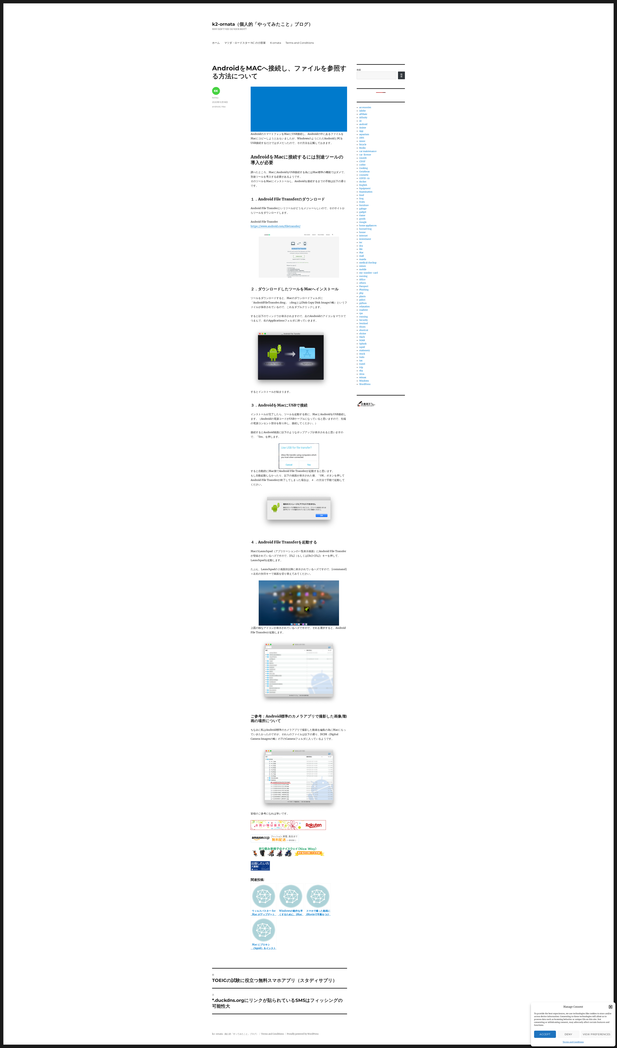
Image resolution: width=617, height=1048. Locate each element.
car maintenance (367, 151)
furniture (364, 205)
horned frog (365, 229)
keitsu (215, 97)
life (360, 249)
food (361, 195)
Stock (362, 353)
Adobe (362, 110)
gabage (363, 208)
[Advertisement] (299, 109)
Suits (361, 357)
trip (361, 367)
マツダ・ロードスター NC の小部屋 (245, 42)
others (362, 283)
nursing (363, 276)
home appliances (368, 225)
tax (360, 360)
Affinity (363, 117)
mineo (362, 266)
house (362, 232)
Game (362, 215)
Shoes (362, 326)
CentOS (363, 158)
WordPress (365, 384)
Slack (362, 337)
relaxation (364, 306)
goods (362, 218)
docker (362, 181)
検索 (359, 69)
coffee (362, 164)
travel (362, 364)
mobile (362, 269)
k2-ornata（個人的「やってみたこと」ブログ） (262, 24)
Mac (223, 106)
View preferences (596, 1034)
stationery (364, 350)
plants (362, 296)
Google (363, 222)
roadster (363, 310)
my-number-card (368, 272)
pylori (362, 299)
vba (361, 370)
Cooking (363, 168)
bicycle (362, 144)
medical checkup (367, 262)
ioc (360, 242)
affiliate (363, 114)
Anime (362, 127)
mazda (362, 259)
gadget (362, 212)
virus (361, 374)
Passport (363, 286)
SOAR (362, 340)
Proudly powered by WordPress (303, 1034)
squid (362, 347)
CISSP (362, 161)
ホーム (216, 42)
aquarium (364, 134)
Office (362, 279)
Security (363, 320)
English (363, 185)
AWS (361, 137)
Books (362, 148)
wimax (362, 377)
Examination (365, 191)
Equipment (365, 188)
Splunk (363, 343)
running (363, 316)
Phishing (364, 289)
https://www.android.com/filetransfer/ (275, 226)
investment (365, 239)
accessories (365, 107)
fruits (362, 202)
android (216, 106)
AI (360, 121)
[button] (610, 1006)
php (361, 293)
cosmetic (364, 175)
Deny (568, 1034)
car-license (365, 154)
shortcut (363, 330)
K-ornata (275, 42)
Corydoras (364, 171)
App (361, 131)
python (363, 303)
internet (363, 235)
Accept (545, 1034)
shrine (362, 333)
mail (361, 256)
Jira (361, 245)
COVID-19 (364, 178)
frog (361, 198)
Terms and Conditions (573, 1042)
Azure (362, 141)
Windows (364, 380)
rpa (361, 313)
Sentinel (363, 323)
